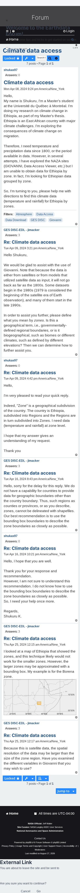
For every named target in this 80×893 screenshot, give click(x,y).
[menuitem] (35, 813)
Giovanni (55, 220)
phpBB (28, 842)
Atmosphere (24, 214)
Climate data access (32, 50)
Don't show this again (18, 49)
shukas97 (10, 70)
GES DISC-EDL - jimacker (21, 230)
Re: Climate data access (30, 242)
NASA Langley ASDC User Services (46, 827)
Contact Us (40, 838)
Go (39, 891)
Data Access (44, 214)
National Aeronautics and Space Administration (40, 831)
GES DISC (38, 220)
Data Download (16, 220)
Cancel (25, 891)
